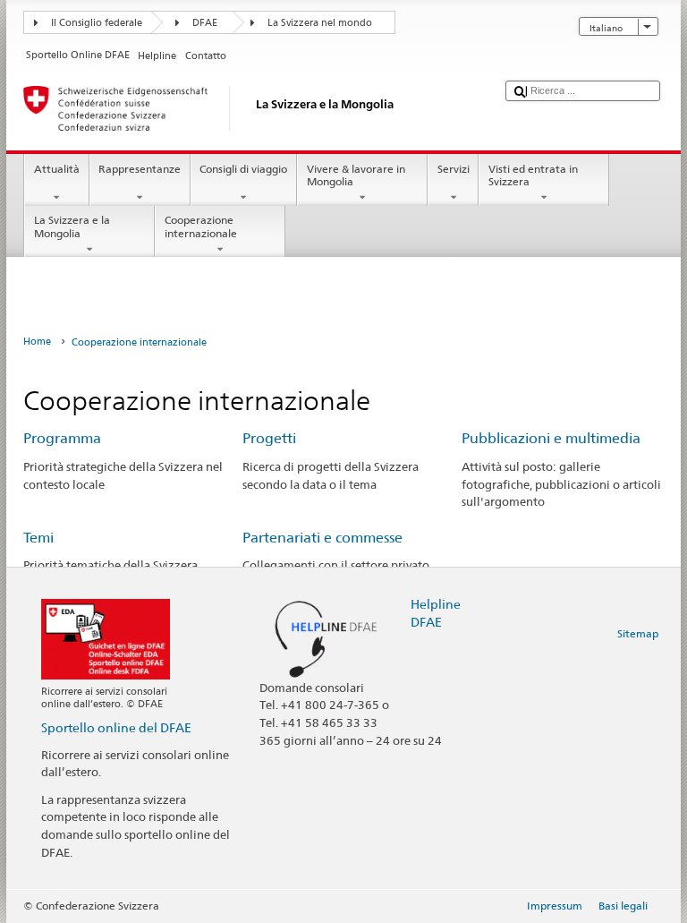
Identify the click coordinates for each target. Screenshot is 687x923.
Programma (62, 438)
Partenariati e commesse (322, 537)
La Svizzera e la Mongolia (72, 226)
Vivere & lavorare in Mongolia (356, 175)
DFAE (204, 23)
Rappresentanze (139, 168)
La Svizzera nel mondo (319, 23)
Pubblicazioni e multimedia (551, 438)
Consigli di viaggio (243, 168)
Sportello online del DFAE (116, 727)
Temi (38, 537)
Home (37, 341)
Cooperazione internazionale (201, 226)
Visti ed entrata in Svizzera (533, 175)
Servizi (453, 168)
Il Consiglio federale (96, 23)
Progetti (269, 438)
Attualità (57, 168)
